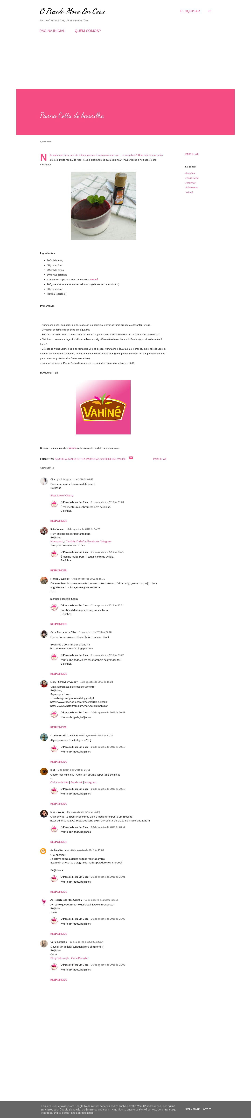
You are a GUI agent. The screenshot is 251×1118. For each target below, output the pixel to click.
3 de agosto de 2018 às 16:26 (83, 529)
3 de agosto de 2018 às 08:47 (77, 479)
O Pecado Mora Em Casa (72, 11)
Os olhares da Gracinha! (64, 735)
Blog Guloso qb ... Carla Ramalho (69, 958)
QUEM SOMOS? (88, 31)
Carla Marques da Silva (63, 632)
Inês (52, 769)
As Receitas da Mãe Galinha (66, 899)
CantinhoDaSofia (76, 541)
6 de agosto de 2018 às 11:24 (96, 681)
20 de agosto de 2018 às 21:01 (108, 876)
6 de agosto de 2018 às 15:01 (74, 769)
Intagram (106, 541)
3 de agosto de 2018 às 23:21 (107, 551)
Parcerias (190, 182)
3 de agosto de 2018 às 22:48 (95, 632)
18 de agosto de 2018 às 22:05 (101, 899)
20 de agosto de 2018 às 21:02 (108, 918)
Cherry (54, 479)
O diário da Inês (59, 782)
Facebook (93, 541)
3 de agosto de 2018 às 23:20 (107, 502)
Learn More (192, 1109)
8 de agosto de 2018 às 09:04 (83, 811)
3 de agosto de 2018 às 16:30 (88, 578)
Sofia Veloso (57, 529)
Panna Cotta (191, 177)
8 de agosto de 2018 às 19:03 (87, 850)
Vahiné (94, 279)
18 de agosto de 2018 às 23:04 (86, 941)
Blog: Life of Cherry (61, 495)
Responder (58, 520)
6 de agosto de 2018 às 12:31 (96, 735)
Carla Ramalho (58, 941)
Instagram (90, 782)
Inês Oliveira (57, 811)
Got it (207, 1109)
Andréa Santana (59, 850)
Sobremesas (191, 187)
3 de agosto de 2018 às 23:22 (107, 654)
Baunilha (190, 173)
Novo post (56, 541)
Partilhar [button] (192, 154)
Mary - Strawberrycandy (64, 681)
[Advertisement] (125, 65)
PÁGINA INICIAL (52, 31)
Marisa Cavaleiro (60, 578)
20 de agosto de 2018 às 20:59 (108, 712)
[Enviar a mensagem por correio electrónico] (131, 459)
